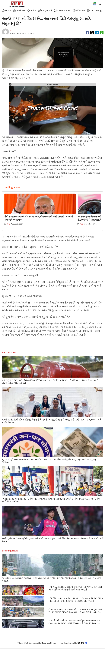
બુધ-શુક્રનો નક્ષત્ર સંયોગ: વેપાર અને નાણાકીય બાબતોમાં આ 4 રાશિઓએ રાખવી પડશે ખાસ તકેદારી (75, 588)
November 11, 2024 (18, 33)
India (33, 10)
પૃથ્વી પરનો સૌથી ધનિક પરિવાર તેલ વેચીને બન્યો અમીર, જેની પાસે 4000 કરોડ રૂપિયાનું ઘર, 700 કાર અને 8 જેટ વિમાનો (51, 421)
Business (21, 10)
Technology (96, 10)
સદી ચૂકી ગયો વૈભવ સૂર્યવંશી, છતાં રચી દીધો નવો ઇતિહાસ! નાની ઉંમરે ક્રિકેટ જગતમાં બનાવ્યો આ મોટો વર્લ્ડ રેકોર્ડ (52, 540)
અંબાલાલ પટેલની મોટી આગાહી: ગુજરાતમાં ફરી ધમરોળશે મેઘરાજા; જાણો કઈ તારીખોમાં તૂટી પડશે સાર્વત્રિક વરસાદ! (52, 579)
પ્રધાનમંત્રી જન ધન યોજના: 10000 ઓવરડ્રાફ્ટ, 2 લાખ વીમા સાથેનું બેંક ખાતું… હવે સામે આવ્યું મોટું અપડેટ (49, 460)
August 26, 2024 (91, 223)
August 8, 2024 (17, 223)
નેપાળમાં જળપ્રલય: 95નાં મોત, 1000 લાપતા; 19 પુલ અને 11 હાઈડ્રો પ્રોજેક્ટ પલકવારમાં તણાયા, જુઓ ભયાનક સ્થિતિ (75, 611)
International (64, 10)
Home (8, 10)
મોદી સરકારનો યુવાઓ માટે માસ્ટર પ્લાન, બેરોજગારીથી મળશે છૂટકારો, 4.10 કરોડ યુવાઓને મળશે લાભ (39, 218)
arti (8, 223)
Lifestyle (80, 10)
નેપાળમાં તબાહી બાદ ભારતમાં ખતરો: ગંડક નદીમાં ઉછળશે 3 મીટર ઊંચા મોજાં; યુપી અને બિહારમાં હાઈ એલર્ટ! (76, 599)
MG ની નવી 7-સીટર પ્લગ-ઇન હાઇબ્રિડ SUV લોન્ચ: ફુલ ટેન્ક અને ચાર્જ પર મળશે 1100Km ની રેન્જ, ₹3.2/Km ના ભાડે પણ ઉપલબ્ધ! (74, 622)
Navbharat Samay (49, 642)
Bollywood (46, 10)
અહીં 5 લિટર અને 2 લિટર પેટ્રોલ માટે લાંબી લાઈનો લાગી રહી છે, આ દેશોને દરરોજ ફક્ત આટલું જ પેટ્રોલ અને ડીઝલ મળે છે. (51, 500)
